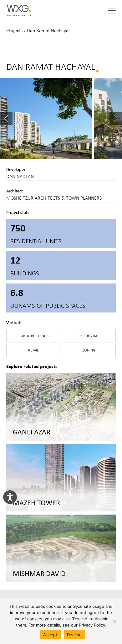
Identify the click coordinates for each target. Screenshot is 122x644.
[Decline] (114, 621)
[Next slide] (115, 118)
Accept (50, 634)
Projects (14, 30)
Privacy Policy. (92, 624)
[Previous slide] (6, 118)
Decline (74, 634)
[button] (112, 10)
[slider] (61, 118)
